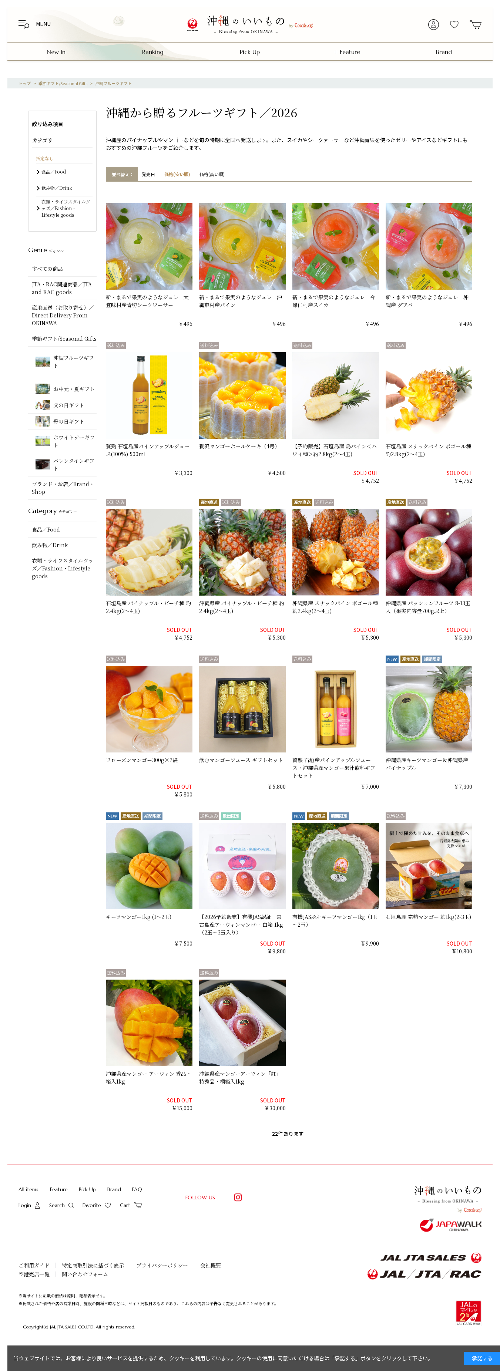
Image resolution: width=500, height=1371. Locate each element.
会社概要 (210, 1265)
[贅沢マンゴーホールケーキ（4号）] (236, 395)
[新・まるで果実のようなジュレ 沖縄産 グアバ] (423, 246)
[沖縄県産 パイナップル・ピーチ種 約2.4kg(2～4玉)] (236, 552)
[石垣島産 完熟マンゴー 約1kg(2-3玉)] (423, 866)
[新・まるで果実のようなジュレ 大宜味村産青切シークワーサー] (143, 246)
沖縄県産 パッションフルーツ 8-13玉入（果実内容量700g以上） (428, 606)
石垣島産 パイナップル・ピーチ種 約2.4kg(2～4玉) (148, 606)
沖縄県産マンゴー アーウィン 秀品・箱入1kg (148, 1077)
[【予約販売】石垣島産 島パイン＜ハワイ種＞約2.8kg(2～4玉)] (329, 395)
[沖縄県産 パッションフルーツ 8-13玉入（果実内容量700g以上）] (423, 552)
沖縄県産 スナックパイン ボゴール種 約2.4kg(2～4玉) (335, 606)
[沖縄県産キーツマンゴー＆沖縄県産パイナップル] (423, 709)
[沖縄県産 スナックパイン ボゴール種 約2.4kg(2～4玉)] (329, 552)
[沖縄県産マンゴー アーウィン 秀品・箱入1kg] (143, 1023)
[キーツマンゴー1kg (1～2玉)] (143, 866)
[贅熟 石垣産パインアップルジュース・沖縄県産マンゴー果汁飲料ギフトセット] (329, 709)
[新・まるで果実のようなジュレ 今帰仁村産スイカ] (329, 246)
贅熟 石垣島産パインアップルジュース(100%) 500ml (147, 450)
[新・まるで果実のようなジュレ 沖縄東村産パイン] (236, 246)
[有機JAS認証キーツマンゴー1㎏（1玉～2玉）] (329, 866)
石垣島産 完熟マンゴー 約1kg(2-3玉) (428, 916)
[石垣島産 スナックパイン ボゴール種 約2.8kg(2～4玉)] (423, 395)
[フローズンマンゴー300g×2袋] (143, 709)
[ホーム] (25, 83)
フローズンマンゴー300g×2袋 (142, 760)
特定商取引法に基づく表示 (93, 1265)
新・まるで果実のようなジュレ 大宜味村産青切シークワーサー (147, 301)
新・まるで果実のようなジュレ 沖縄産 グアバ (427, 301)
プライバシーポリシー (162, 1265)
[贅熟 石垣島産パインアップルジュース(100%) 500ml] (143, 395)
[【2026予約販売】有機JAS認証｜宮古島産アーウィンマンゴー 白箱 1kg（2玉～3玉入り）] (236, 866)
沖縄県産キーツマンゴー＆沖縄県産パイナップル (427, 763)
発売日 (148, 174)
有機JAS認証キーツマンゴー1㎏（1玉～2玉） (334, 920)
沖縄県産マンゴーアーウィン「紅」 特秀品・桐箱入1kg (240, 1077)
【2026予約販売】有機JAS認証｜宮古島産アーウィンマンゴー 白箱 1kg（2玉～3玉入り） (241, 924)
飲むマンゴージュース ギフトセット (241, 760)
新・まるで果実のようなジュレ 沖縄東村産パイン (240, 301)
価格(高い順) (212, 174)
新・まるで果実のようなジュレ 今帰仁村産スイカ (333, 301)
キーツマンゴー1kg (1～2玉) (138, 916)
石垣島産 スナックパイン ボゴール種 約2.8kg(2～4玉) (429, 450)
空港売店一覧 (34, 1274)
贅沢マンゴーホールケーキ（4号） (239, 446)
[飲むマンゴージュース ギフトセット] (236, 709)
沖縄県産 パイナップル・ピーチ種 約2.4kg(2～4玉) (241, 606)
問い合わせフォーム (85, 1274)
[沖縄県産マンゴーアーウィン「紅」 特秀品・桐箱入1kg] (236, 1023)
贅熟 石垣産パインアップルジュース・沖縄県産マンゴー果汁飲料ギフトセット (333, 767)
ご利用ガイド (34, 1265)
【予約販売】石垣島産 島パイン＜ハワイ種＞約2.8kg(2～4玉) (334, 450)
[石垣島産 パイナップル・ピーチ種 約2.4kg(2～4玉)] (143, 552)
